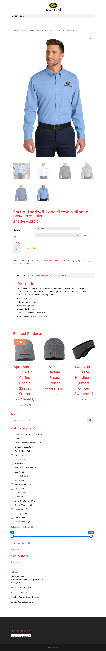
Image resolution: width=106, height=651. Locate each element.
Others (20, 488)
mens (22, 264)
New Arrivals (46, 260)
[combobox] (21, 635)
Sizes (16, 237)
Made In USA (22, 476)
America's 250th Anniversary (28, 434)
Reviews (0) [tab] (62, 275)
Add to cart (34, 248)
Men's (36, 260)
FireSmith (21, 455)
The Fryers (21, 513)
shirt (28, 264)
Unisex (20, 518)
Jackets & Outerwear (26, 468)
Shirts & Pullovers (27, 30)
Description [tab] (20, 275)
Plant (19, 497)
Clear (84, 235)
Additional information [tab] (41, 275)
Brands (20, 439)
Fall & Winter (23, 451)
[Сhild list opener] (28, 438)
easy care (80, 260)
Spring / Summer (23, 505)
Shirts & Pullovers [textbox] (20, 636)
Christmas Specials (25, 447)
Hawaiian (20, 463)
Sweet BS (21, 509)
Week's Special (22, 522)
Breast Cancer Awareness (28, 443)
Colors (17, 230)
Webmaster (53, 647)
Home (15, 30)
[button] (91, 37)
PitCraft (20, 493)
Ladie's (20, 472)
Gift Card (20, 459)
